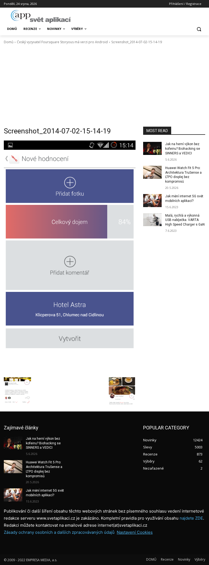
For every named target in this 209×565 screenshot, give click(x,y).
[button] (198, 29)
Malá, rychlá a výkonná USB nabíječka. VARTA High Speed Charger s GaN (185, 220)
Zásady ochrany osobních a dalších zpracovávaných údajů (59, 532)
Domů (8, 42)
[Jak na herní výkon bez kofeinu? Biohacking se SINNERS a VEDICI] (152, 148)
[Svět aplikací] (41, 16)
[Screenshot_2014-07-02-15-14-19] (70, 257)
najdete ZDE (191, 518)
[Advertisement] (104, 86)
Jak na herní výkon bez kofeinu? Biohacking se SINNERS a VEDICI (182, 148)
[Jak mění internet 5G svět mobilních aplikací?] (152, 200)
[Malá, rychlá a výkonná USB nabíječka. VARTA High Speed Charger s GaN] (152, 219)
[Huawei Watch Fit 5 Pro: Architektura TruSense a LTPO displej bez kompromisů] (152, 172)
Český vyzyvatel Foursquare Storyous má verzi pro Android (62, 42)
